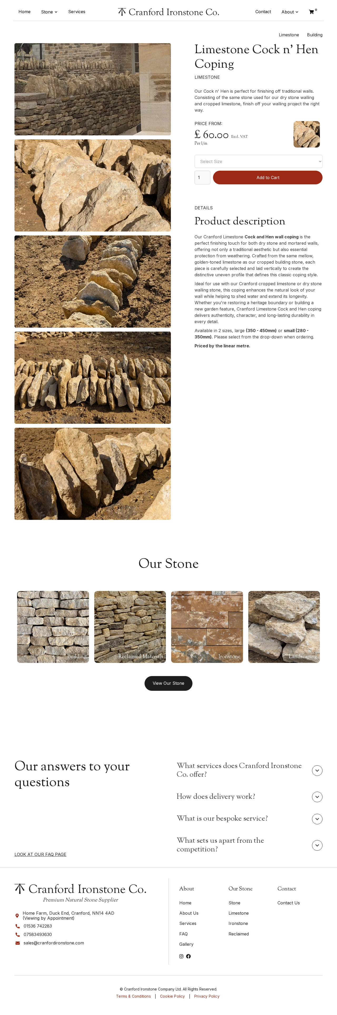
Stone (47, 11)
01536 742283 (38, 926)
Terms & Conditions (133, 996)
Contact (263, 11)
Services (76, 11)
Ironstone (238, 923)
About (287, 11)
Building (315, 34)
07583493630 (38, 934)
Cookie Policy (172, 996)
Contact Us (288, 902)
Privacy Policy (207, 996)
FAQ (183, 934)
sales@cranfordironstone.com (54, 942)
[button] (49, 12)
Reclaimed (239, 934)
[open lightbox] (92, 89)
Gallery (186, 944)
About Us (189, 913)
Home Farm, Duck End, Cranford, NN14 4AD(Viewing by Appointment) (68, 916)
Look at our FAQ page (40, 854)
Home (24, 11)
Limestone (289, 34)
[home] (168, 12)
